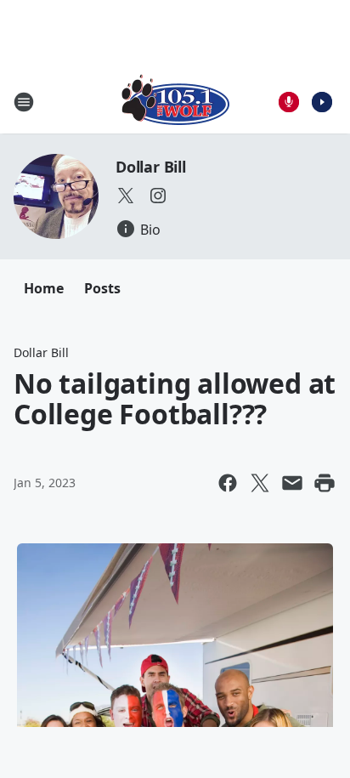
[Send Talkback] (289, 102)
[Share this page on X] (260, 483)
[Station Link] (175, 101)
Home (44, 288)
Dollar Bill (151, 166)
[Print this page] (324, 483)
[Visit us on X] (126, 195)
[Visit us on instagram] (158, 195)
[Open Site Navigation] (24, 102)
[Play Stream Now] (322, 102)
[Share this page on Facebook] (228, 483)
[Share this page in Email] (292, 483)
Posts (102, 288)
